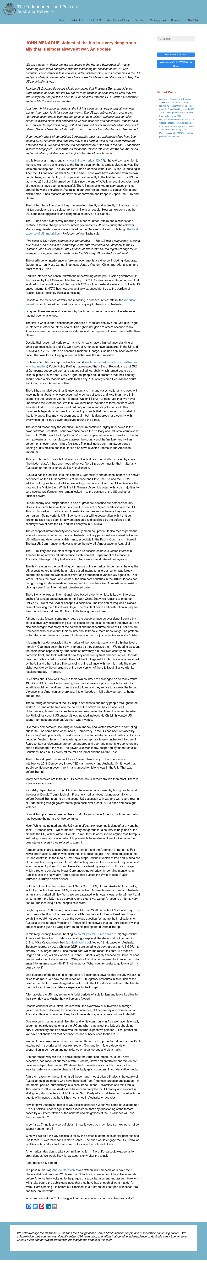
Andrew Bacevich (63, 1170)
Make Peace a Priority (118, 20)
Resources (176, 20)
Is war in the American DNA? (85, 160)
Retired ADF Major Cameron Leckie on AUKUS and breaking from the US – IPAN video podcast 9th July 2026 (176, 109)
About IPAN (193, 20)
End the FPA (94, 20)
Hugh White (78, 942)
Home (62, 20)
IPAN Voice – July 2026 (170, 115)
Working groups (158, 20)
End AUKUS (77, 20)
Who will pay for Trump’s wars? (95, 934)
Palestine (139, 20)
